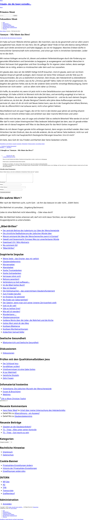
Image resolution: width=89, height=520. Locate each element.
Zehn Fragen (8, 378)
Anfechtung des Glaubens (8, 26)
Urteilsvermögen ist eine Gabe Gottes (19, 369)
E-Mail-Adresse (3, 187)
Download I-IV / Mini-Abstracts (16, 242)
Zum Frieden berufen (12, 294)
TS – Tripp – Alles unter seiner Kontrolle (20, 429)
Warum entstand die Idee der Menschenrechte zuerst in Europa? (30, 236)
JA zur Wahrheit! (10, 372)
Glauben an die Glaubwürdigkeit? (17, 426)
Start (4, 22)
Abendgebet (8, 267)
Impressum (8, 452)
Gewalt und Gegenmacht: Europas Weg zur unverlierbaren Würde (31, 239)
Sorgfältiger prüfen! (11, 366)
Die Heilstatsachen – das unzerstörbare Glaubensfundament (29, 291)
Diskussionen (8, 353)
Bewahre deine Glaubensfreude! (10, 27)
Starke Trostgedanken (12, 270)
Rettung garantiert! (11, 279)
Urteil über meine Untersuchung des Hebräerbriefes (42, 410)
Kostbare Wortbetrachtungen (15, 329)
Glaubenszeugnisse (11, 317)
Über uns (5, 28)
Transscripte (8, 490)
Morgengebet (9, 264)
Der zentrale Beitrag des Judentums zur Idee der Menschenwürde (31, 230)
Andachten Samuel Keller (13, 332)
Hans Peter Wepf (10, 410)
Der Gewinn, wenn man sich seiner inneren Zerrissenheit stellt (29, 302)
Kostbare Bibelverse (11, 326)
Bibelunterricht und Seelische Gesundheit (21, 342)
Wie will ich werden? (11, 311)
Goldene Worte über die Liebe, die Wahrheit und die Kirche (28, 320)
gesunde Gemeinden (16, 143)
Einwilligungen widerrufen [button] (14, 471)
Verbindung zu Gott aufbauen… (16, 282)
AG (4, 484)
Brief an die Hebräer (7, 143)
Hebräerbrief (25, 143)
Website (1, 189)
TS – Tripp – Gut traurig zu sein (16, 432)
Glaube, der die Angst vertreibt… (15, 507)
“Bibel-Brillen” (9, 248)
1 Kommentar (19, 38)
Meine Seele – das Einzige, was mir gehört (21, 258)
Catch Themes (13, 508)
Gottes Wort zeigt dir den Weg (16, 323)
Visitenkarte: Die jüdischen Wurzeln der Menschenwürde (27, 388)
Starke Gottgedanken (12, 273)
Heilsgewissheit (31, 143)
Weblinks (7, 394)
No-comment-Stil (10, 245)
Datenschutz (8, 455)
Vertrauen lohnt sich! (12, 276)
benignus (14, 38)
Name (1, 184)
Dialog (4, 31)
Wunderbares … (6, 23)
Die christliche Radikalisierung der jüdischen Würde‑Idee (27, 233)
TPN (4, 487)
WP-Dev (6, 481)
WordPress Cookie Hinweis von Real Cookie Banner (11, 519)
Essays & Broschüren (12, 391)
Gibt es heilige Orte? (11, 308)
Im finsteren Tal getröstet (14, 296)
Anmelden (7, 504)
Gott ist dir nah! (9, 305)
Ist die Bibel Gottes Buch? (14, 285)
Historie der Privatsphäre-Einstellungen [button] (20, 468)
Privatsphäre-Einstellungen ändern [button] (18, 465)
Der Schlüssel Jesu (10, 363)
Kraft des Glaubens (7, 25)
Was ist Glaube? (9, 288)
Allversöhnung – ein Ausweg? (27, 413)
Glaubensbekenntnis (12, 261)
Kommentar (3, 182)
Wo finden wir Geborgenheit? (15, 299)
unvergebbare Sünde (40, 143)
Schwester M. (9, 155)
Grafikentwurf (9, 493)
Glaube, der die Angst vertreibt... (15, 4)
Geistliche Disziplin (11, 375)
